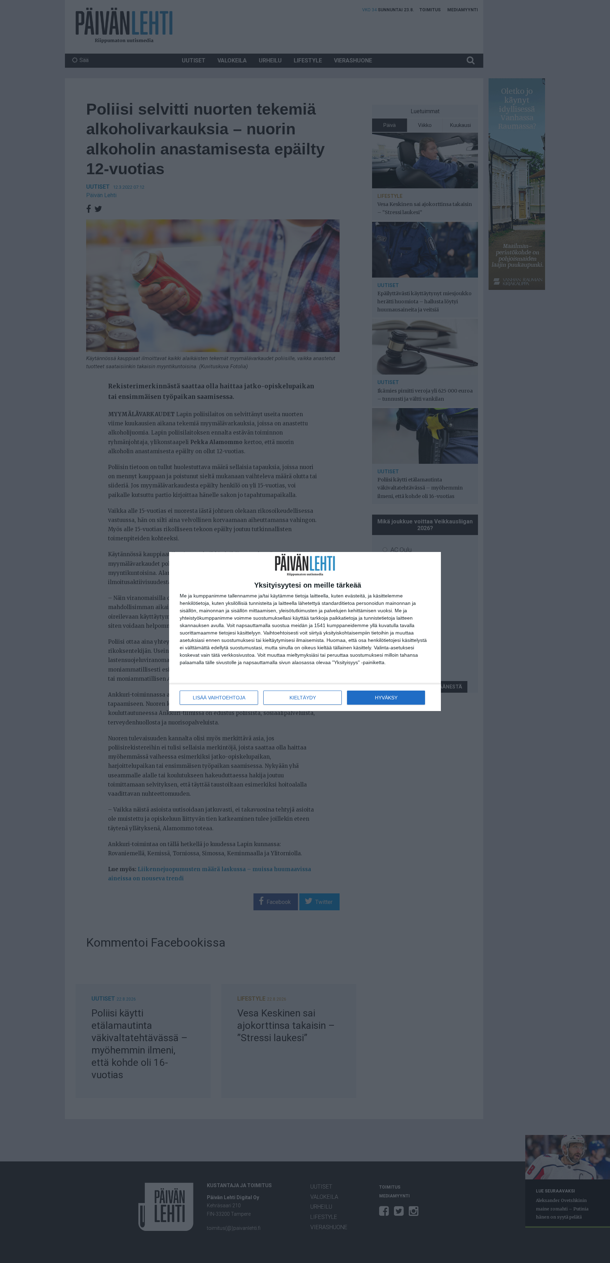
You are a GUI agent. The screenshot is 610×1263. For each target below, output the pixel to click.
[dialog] (305, 631)
